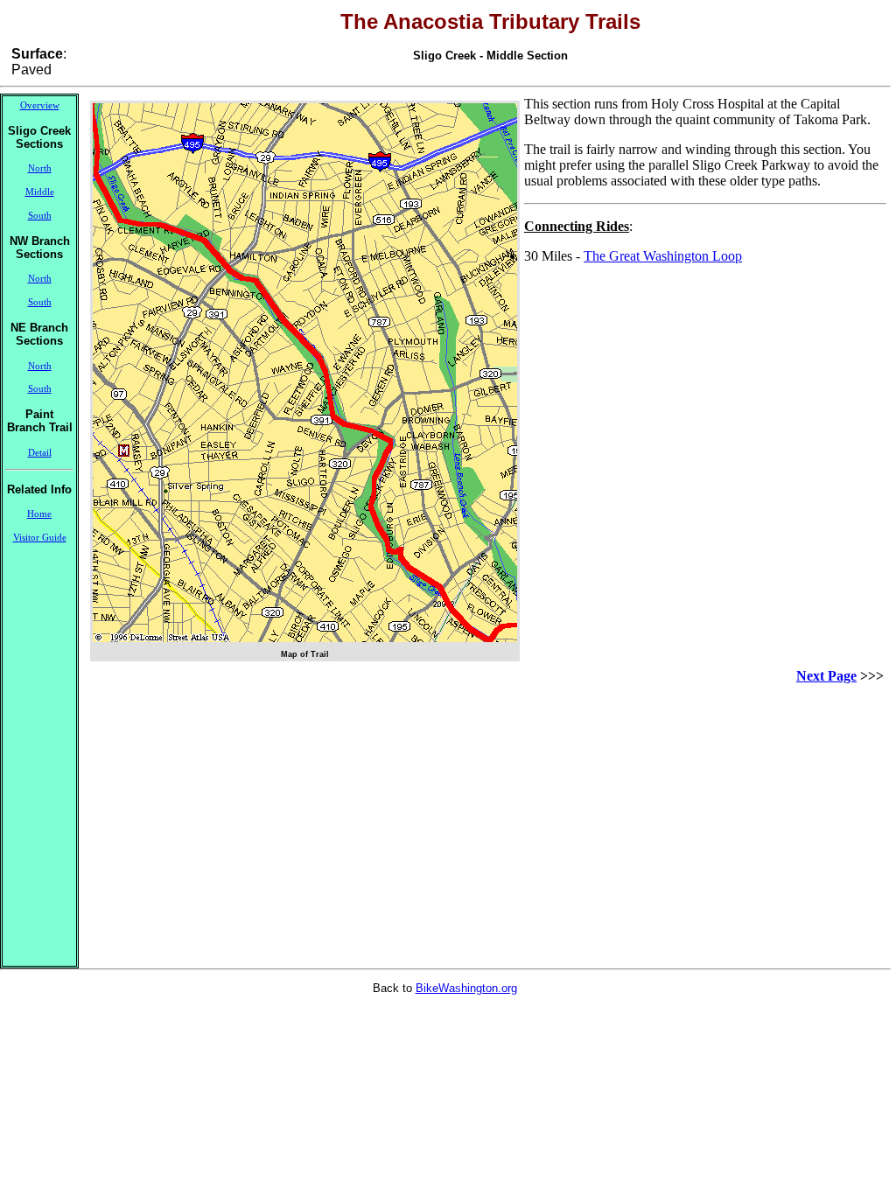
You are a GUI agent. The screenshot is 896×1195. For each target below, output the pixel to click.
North (40, 168)
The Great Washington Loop (663, 255)
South (40, 215)
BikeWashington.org (466, 988)
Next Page (826, 675)
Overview (40, 105)
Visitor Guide (39, 537)
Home (39, 514)
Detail (40, 453)
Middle (39, 192)
